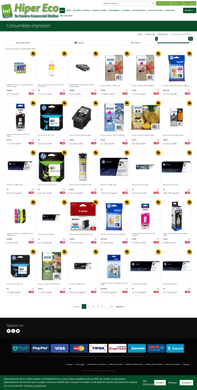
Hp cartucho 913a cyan (140, 184)
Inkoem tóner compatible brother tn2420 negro (82, 85)
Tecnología (169, 10)
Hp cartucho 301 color (46, 135)
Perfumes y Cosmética (81, 10)
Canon (71, 140)
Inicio (62, 10)
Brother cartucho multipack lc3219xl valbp (114, 284)
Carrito (190, 10)
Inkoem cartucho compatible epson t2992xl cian (20, 234)
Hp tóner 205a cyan (170, 284)
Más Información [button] (148, 382)
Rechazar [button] (172, 383)
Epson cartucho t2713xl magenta (112, 135)
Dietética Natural (155, 10)
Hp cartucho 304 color (15, 284)
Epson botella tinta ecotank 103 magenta (143, 234)
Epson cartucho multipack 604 (143, 135)
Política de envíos (116, 364)
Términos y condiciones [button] (35, 386)
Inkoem (9, 90)
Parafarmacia (114, 10)
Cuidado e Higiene (99, 10)
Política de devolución (134, 364)
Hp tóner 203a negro (139, 284)
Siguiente (120, 306)
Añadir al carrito (21, 99)
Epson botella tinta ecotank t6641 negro (175, 234)
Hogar (68, 10)
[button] (79, 42)
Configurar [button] (186, 383)
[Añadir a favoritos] (32, 90)
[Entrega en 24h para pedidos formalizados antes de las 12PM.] (33, 53)
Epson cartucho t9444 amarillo (80, 184)
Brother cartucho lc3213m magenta (176, 85)
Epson (103, 90)
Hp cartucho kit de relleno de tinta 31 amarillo (50, 85)
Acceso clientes (164, 3)
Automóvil (126, 10)
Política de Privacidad (154, 364)
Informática (162, 34)
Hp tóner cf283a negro (15, 184)
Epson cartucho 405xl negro (173, 135)
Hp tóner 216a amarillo (46, 234)
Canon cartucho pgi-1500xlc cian (81, 234)
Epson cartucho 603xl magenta (143, 85)
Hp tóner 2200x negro (77, 284)
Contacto (69, 364)
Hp (39, 90)
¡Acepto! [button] (160, 383)
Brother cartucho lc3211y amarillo (113, 234)
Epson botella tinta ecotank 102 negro (18, 135)
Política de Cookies (172, 364)
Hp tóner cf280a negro (109, 184)
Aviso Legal (80, 364)
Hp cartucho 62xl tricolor (47, 184)
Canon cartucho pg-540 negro (80, 135)
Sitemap (186, 364)
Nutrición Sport (139, 10)
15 (111, 306)
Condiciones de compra (96, 364)
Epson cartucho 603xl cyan (110, 85)
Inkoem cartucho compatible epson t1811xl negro (20, 85)
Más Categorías (66, 16)
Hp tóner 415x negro (170, 184)
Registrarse (177, 3)
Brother (166, 90)
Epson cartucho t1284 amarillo (49, 284)
